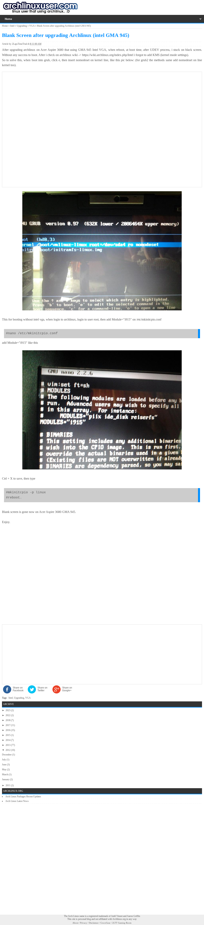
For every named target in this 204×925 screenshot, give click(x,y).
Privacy (83, 923)
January (6, 779)
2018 (8, 720)
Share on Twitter (42, 689)
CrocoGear (105, 923)
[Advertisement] (102, 101)
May (4, 769)
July (4, 759)
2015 (8, 735)
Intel (12, 25)
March (5, 774)
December (7, 754)
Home (5, 25)
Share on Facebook (18, 689)
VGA (31, 25)
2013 (8, 745)
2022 (8, 715)
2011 (8, 785)
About (75, 923)
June (4, 764)
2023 (8, 710)
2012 (8, 750)
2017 (8, 725)
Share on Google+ (67, 689)
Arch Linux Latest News (17, 801)
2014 (8, 740)
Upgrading (22, 25)
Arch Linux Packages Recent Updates (23, 796)
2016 (8, 730)
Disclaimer (94, 923)
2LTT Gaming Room (121, 923)
